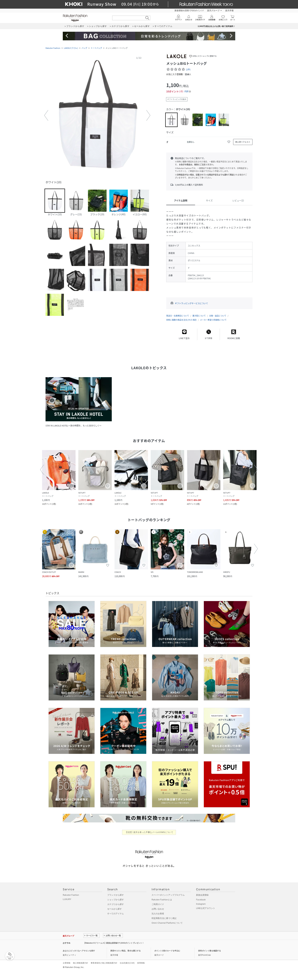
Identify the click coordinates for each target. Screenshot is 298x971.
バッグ (84, 48)
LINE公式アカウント (205, 908)
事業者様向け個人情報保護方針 (104, 963)
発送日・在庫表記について (177, 315)
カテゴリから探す (115, 904)
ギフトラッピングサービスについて (191, 303)
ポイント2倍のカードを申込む (167, 950)
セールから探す (114, 909)
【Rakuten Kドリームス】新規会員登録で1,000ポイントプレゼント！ (113, 943)
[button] (97, 115)
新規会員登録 (202, 895)
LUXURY (67, 899)
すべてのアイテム (115, 913)
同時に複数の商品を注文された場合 (181, 319)
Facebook (201, 899)
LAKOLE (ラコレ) (71, 48)
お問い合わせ (158, 909)
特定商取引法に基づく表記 (164, 918)
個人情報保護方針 (80, 963)
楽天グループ (213, 10)
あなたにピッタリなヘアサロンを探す (79, 950)
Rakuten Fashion (53, 48)
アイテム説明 (180, 200)
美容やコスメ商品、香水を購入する (125, 950)
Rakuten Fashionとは (162, 899)
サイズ (209, 200)
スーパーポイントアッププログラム (168, 895)
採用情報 (141, 963)
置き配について (199, 315)
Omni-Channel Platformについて (167, 923)
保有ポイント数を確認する (209, 950)
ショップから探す (115, 899)
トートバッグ (96, 48)
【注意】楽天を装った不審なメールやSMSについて (149, 832)
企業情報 (66, 963)
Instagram (201, 904)
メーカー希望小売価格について (213, 319)
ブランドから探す (115, 895)
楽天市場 (229, 10)
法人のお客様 (158, 913)
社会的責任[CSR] (127, 963)
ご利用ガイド (158, 904)
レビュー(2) (238, 200)
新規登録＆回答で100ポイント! (189, 10)
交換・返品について (217, 315)
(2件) (188, 69)
